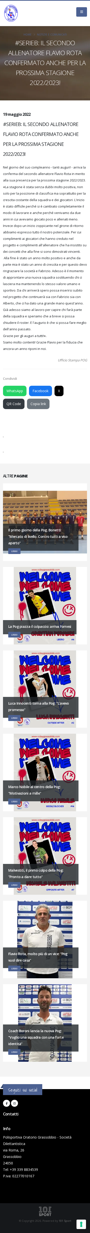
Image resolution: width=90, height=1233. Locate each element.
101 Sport (65, 1221)
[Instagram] (14, 1103)
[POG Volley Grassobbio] (11, 13)
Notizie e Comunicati (52, 34)
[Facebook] (6, 1103)
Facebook (40, 390)
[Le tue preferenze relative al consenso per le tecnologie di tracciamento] (81, 1224)
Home (28, 34)
